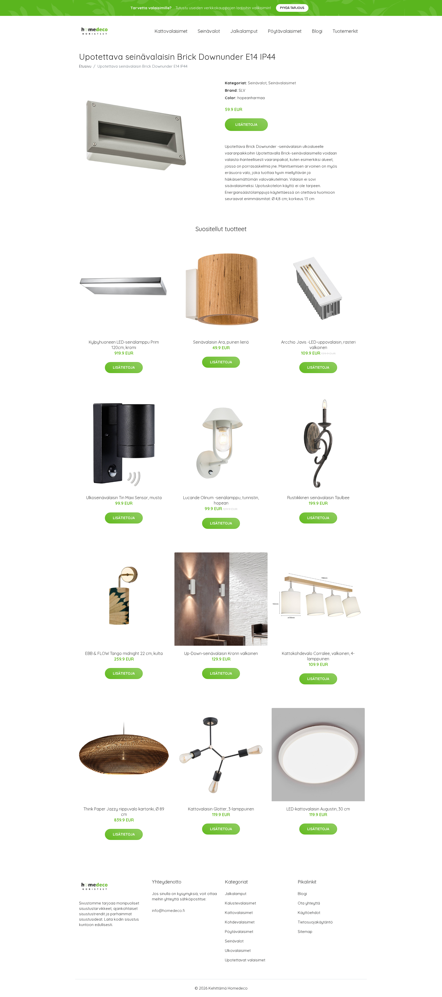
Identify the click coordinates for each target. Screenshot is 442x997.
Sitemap (305, 931)
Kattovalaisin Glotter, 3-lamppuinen (221, 808)
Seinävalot (209, 31)
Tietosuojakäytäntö (315, 922)
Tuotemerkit (345, 31)
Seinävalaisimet (282, 82)
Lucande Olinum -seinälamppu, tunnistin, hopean (221, 500)
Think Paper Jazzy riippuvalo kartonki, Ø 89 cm (123, 811)
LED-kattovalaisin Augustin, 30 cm (318, 808)
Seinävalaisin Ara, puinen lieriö (221, 342)
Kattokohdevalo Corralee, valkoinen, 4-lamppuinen (318, 656)
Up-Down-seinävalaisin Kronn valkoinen (221, 653)
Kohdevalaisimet (240, 922)
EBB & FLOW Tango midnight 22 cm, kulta (124, 653)
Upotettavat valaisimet (245, 960)
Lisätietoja (246, 124)
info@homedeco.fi (168, 910)
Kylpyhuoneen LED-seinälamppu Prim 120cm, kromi (124, 345)
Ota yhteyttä (309, 903)
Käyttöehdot (309, 912)
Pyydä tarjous (292, 8)
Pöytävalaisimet (285, 31)
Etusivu (85, 66)
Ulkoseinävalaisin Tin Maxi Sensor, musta (124, 497)
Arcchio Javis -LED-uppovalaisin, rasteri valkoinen (318, 345)
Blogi (317, 31)
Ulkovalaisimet (238, 950)
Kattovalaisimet (170, 31)
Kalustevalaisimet (240, 903)
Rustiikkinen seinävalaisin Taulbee (318, 497)
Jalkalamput (244, 31)
